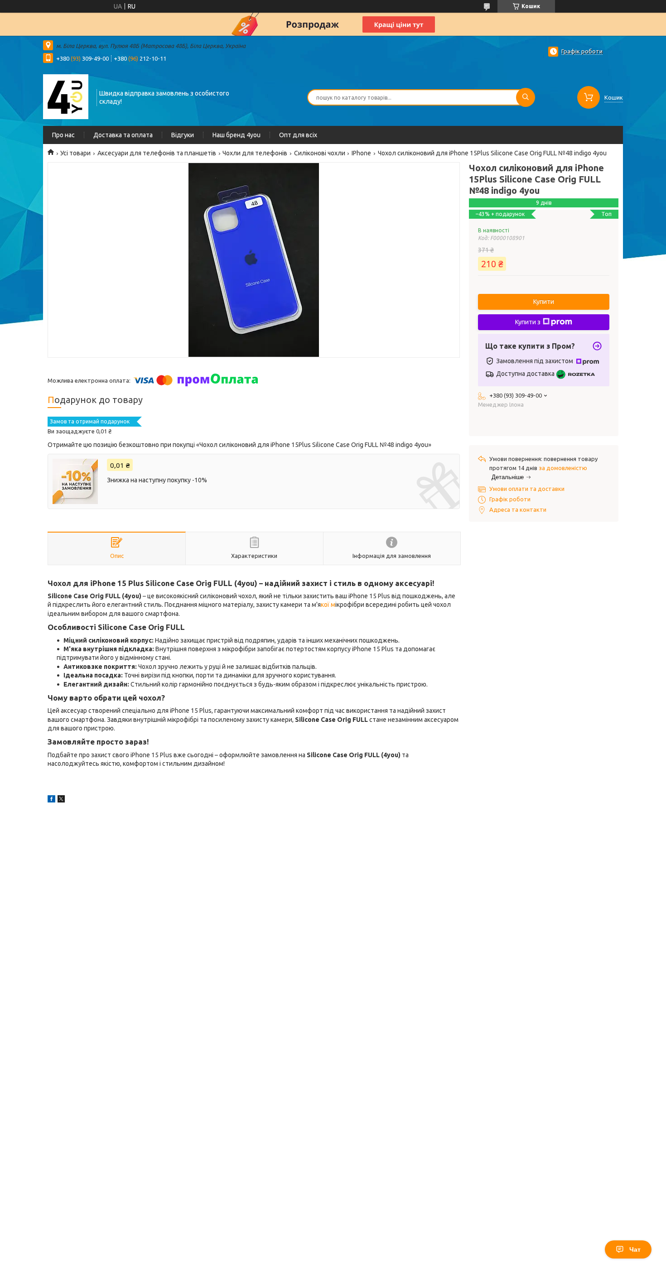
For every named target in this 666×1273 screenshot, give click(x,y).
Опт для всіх (298, 135)
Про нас (63, 135)
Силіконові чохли (319, 153)
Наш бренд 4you (236, 135)
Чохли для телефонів (254, 153)
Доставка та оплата (123, 135)
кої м (328, 604)
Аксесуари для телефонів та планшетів (156, 153)
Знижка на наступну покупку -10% (157, 480)
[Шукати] (525, 97)
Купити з (528, 322)
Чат (635, 1249)
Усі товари (75, 153)
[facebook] (51, 800)
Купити (543, 301)
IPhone (361, 153)
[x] (61, 800)
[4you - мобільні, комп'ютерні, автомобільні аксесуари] (65, 96)
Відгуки (182, 135)
